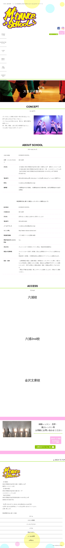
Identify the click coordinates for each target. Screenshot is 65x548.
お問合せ (31, 540)
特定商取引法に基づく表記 (10, 513)
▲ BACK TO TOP (59, 460)
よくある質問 (31, 536)
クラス (31, 528)
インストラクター (31, 524)
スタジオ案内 (31, 520)
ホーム (31, 516)
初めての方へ (31, 532)
